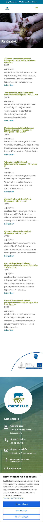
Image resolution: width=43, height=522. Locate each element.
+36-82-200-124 (17, 443)
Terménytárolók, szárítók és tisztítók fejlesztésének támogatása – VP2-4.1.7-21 (21, 93)
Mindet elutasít (21, 517)
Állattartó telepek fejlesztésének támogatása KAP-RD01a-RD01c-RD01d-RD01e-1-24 (20, 60)
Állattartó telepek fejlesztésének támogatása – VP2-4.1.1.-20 (17, 200)
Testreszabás (21, 510)
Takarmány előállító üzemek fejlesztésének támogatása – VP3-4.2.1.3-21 (21, 164)
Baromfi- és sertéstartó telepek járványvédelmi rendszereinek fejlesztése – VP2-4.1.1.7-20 (21, 265)
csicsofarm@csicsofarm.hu (23, 453)
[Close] (40, 474)
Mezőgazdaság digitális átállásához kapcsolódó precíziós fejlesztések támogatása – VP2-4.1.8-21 (19, 130)
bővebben (9, 85)
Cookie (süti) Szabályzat (13, 498)
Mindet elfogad (21, 504)
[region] (21, 497)
